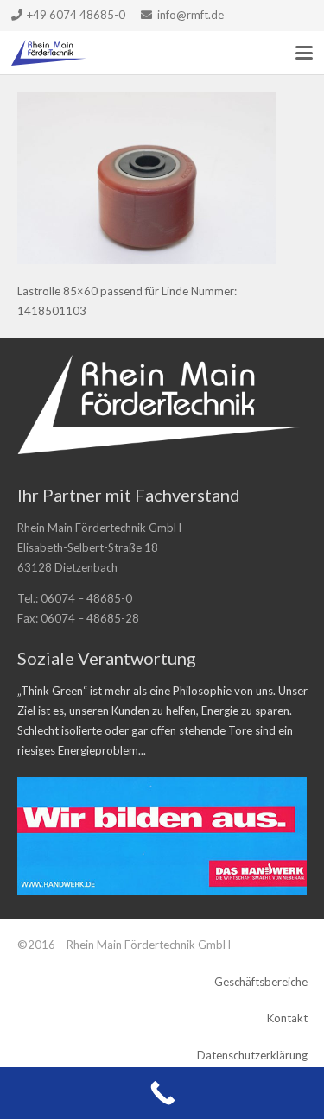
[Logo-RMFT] (48, 53)
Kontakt (287, 1018)
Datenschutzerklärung (252, 1055)
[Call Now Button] (162, 1093)
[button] (304, 52)
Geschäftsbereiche (261, 982)
